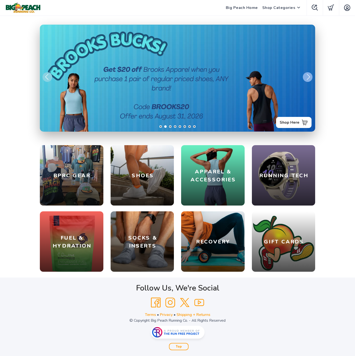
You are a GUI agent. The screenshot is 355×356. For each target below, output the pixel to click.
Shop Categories (279, 7)
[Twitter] (185, 302)
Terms (150, 314)
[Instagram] (170, 302)
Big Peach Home (242, 7)
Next (307, 77)
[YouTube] (199, 302)
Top (179, 346)
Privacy (166, 314)
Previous (47, 77)
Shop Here (289, 122)
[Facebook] (156, 302)
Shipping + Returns (193, 314)
